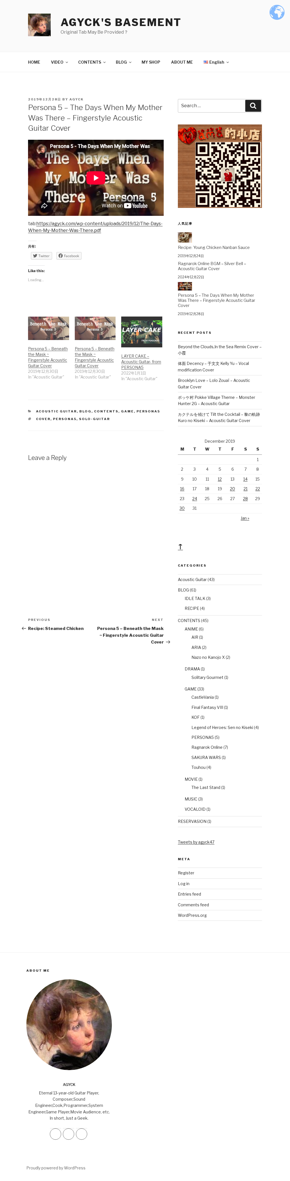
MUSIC (191, 799)
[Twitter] (68, 1134)
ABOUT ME (182, 62)
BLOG (121, 62)
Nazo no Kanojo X (208, 657)
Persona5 (64, 419)
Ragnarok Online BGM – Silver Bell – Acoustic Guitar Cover (212, 266)
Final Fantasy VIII (207, 707)
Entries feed (189, 894)
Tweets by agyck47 (196, 842)
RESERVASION (192, 821)
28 (245, 498)
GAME (127, 411)
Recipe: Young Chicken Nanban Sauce (214, 247)
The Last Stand (205, 787)
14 (245, 479)
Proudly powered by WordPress (56, 1167)
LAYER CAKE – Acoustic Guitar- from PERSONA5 (141, 362)
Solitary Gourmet (207, 677)
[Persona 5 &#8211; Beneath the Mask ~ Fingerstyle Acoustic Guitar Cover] (48, 328)
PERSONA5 (148, 411)
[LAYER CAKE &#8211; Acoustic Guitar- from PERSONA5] (141, 332)
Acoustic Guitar (56, 411)
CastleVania (202, 697)
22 (257, 488)
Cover (43, 419)
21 (246, 488)
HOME (34, 62)
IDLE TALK (195, 598)
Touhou (198, 767)
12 (220, 479)
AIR (194, 637)
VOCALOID (195, 809)
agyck (76, 99)
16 (182, 488)
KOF (195, 717)
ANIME (191, 629)
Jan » (245, 518)
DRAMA (192, 668)
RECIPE (192, 608)
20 (232, 488)
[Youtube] (81, 1134)
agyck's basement (121, 22)
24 (194, 498)
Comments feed (193, 904)
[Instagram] (55, 1134)
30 (182, 508)
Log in (183, 883)
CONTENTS (89, 62)
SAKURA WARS (206, 757)
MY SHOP (151, 62)
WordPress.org (192, 915)
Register (186, 872)
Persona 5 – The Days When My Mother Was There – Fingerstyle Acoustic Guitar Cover (216, 300)
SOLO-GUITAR (94, 419)
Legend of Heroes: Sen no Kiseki (222, 727)
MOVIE (191, 779)
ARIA (196, 647)
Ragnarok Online (207, 747)
